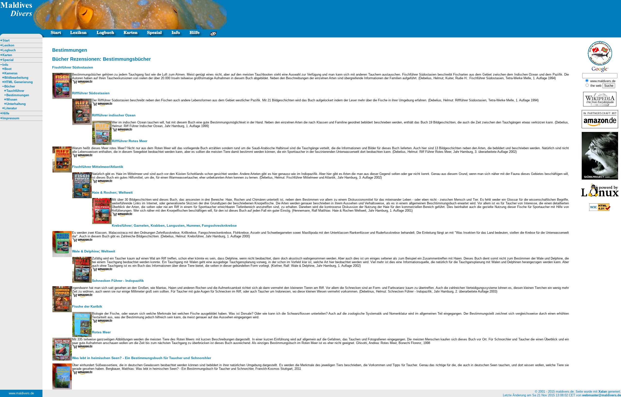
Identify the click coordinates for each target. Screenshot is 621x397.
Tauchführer (15, 91)
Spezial (8, 60)
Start (5, 40)
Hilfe (5, 113)
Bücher (9, 86)
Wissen (11, 99)
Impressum (10, 118)
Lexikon (8, 45)
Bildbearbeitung (16, 77)
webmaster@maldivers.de (601, 395)
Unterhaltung (16, 104)
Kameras (10, 73)
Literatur (10, 108)
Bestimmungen (17, 95)
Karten (7, 55)
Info (5, 65)
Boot (7, 69)
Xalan (602, 391)
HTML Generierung (18, 82)
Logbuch (9, 50)
